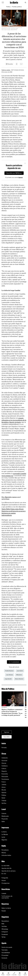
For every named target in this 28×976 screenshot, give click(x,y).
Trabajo (4, 800)
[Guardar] (16, 63)
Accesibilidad (6, 952)
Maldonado (5, 816)
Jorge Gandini (8, 679)
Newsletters (5, 921)
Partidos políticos (17, 6)
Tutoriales (5, 950)
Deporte (4, 771)
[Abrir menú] (3, 2)
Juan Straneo (9, 674)
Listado (4, 893)
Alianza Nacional (19, 679)
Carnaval (4, 760)
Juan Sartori (20, 670)
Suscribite (7, 737)
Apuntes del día (6, 868)
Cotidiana (5, 766)
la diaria (4, 832)
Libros (3, 787)
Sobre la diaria (6, 908)
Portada (4, 747)
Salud (3, 798)
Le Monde (5, 834)
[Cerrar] (25, 163)
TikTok (4, 937)
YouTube (4, 926)
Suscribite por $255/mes (14, 173)
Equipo (4, 911)
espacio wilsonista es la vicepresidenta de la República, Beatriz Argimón (14, 420)
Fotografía (5, 878)
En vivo (4, 873)
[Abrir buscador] (25, 2)
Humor (4, 880)
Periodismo (5, 850)
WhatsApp (5, 929)
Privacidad (5, 955)
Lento (3, 837)
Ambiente (5, 758)
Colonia (4, 813)
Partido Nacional (9, 670)
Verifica (4, 803)
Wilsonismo (19, 674)
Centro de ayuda (7, 947)
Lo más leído (5, 865)
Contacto (4, 958)
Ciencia (4, 763)
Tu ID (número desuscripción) (7, 897)
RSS (3, 924)
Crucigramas (5, 883)
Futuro (4, 782)
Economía (5, 774)
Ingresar (6, 732)
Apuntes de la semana (8, 871)
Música (4, 853)
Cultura (4, 768)
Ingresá (20, 177)
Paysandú (5, 819)
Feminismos (5, 779)
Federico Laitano (6, 70)
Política (8, 6)
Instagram (5, 932)
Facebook (5, 934)
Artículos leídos (6, 855)
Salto (3, 821)
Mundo (4, 790)
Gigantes (4, 840)
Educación (5, 776)
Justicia (4, 784)
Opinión (4, 792)
